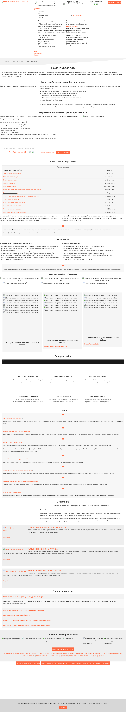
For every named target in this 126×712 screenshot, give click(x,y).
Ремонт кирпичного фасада (12, 209)
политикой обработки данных (98, 703)
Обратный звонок (114, 2)
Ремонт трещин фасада (10, 193)
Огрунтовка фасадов (10, 180)
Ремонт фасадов (31, 653)
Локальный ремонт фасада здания (14, 212)
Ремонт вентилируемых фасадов (14, 202)
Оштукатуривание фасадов (12, 173)
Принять (63, 707)
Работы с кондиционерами (59, 656)
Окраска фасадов (9, 183)
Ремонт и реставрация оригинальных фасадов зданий (20, 196)
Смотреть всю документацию (63, 649)
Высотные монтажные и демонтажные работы (68, 653)
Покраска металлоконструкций (111, 653)
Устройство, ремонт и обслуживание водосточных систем (22, 189)
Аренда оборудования (97, 656)
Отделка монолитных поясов (79, 656)
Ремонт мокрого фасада (11, 199)
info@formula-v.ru (47, 152)
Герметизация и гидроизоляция (14, 653)
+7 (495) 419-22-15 (16, 152)
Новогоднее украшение (92, 653)
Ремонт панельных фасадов (12, 206)
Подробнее (6, 537)
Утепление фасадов (9, 186)
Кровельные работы (28, 656)
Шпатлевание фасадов (10, 177)
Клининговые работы (45, 653)
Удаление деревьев (43, 656)
